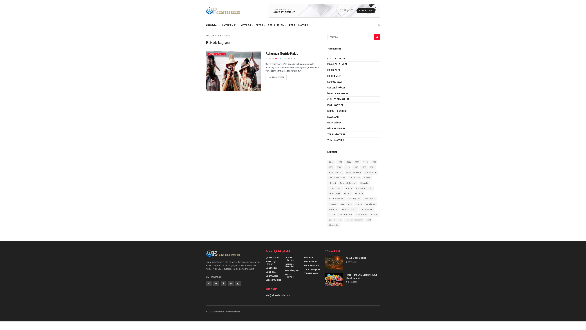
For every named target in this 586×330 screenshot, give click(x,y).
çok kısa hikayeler (354, 220)
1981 (357, 162)
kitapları (359, 193)
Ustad (274, 58)
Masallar (333, 117)
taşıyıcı (227, 35)
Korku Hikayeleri (298, 25)
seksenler (333, 209)
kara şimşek (334, 193)
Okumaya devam (276, 77)
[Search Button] (377, 37)
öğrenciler (334, 225)
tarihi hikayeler (349, 209)
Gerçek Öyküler (216, 54)
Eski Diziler (333, 70)
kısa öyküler (370, 199)
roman (359, 204)
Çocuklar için (276, 25)
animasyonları (335, 173)
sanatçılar (370, 204)
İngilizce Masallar (338, 99)
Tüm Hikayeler (335, 140)
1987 (356, 167)
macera (332, 204)
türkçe (332, 215)
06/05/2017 (285, 58)
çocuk (374, 215)
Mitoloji (246, 25)
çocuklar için (335, 220)
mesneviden (346, 204)
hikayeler (364, 183)
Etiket (219, 35)
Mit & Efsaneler (336, 128)
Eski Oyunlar (334, 82)
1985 (339, 167)
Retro (259, 25)
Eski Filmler (334, 76)
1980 (340, 162)
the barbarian (366, 209)
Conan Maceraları (337, 178)
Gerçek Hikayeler (348, 183)
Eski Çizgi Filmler (337, 64)
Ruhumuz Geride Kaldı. (282, 53)
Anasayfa (211, 25)
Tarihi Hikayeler (336, 134)
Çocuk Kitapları (336, 58)
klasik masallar (336, 199)
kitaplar (347, 193)
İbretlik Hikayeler (337, 93)
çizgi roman (361, 215)
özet (369, 220)
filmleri (332, 183)
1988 (364, 167)
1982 (365, 162)
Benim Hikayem (353, 173)
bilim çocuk (370, 173)
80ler (331, 162)
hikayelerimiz (335, 188)
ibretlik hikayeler (364, 188)
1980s (348, 162)
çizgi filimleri (345, 215)
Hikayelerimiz (228, 25)
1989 (372, 167)
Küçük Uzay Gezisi (356, 258)
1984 (331, 167)
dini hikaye (354, 178)
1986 (347, 167)
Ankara (237, 312)
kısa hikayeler (353, 199)
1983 (374, 162)
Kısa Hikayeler (335, 105)
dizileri (367, 178)
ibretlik (349, 188)
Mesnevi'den (334, 122)
